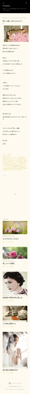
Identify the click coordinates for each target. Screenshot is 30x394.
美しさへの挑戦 (8, 263)
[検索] (26, 2)
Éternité (6, 6)
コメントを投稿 (9, 241)
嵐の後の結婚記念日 (10, 370)
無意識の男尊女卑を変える (13, 298)
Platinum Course (10, 239)
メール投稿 (8, 154)
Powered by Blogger (16, 383)
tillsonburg (19, 386)
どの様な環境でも (9, 324)
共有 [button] (4, 154)
